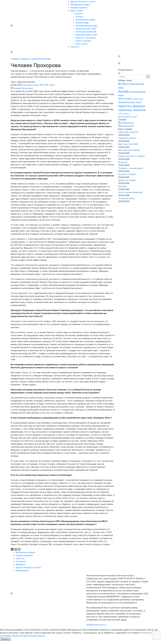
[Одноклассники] (15, 549)
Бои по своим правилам (130, 192)
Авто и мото (81, 43)
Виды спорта (76, 10)
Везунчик (122, 162)
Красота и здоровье (85, 37)
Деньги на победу (127, 180)
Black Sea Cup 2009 (128, 144)
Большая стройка (127, 174)
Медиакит (21, 564)
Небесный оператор (128, 132)
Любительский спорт (85, 28)
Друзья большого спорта (82, 1)
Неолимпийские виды (86, 25)
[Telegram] (19, 549)
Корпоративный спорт (86, 34)
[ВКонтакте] (12, 549)
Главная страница (20, 59)
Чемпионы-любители (85, 31)
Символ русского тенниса (131, 156)
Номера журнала (78, 7)
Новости (74, 46)
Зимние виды (82, 22)
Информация (22, 570)
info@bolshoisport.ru (96, 624)
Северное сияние (127, 138)
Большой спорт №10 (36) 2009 (39, 85)
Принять (5, 639)
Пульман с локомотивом (130, 168)
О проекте (21, 561)
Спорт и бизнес (83, 40)
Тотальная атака (126, 198)
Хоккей (79, 16)
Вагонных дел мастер (129, 150)
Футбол (79, 13)
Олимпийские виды (85, 19)
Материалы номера (80, 4)
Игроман (122, 186)
